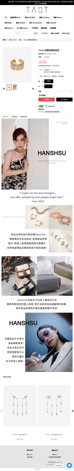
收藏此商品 (51, 106)
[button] (14, 17)
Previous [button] (4, 89)
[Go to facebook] (69, 465)
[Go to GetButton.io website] (69, 469)
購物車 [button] (66, 33)
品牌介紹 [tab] (5, 116)
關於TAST (30, 454)
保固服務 (53, 28)
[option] (18, 65)
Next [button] (33, 89)
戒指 (20, 40)
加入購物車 (64, 99)
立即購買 (46, 99)
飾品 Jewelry (13, 40)
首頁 (5, 17)
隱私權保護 (54, 457)
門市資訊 (35, 28)
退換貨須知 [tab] (23, 116)
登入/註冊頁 (55, 33)
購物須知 (44, 28)
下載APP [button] (45, 33)
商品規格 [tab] (14, 116)
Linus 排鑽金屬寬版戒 (30, 40)
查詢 (35, 33)
